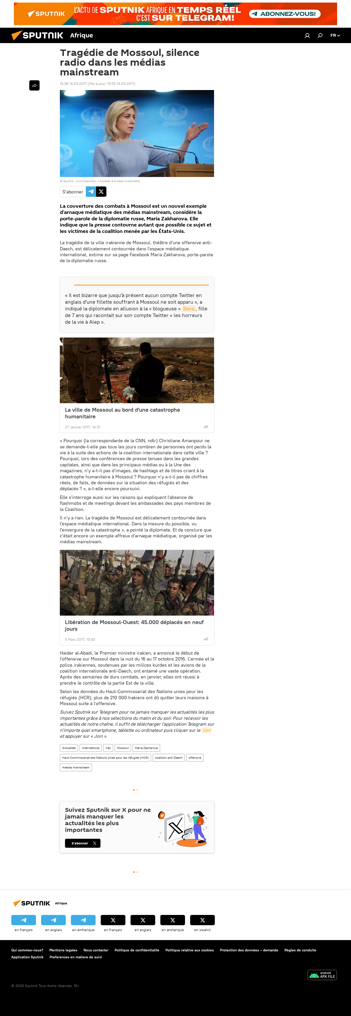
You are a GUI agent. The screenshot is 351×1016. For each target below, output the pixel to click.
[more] (206, 426)
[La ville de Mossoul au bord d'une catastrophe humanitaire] (137, 370)
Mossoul (123, 748)
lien (206, 730)
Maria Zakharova (146, 748)
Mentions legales (63, 950)
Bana (189, 308)
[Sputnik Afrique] (39, 42)
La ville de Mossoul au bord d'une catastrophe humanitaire (122, 413)
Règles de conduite (300, 950)
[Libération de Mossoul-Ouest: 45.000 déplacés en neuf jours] (137, 583)
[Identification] (307, 35)
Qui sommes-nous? (27, 950)
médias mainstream (76, 767)
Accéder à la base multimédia (119, 181)
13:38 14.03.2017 (73, 83)
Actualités (69, 748)
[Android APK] (322, 975)
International (90, 748)
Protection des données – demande (249, 950)
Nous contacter (96, 950)
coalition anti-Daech (168, 757)
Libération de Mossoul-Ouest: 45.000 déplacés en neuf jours (134, 625)
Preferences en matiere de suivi (76, 957)
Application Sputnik (27, 957)
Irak (108, 748)
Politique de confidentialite (137, 950)
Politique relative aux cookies (189, 950)
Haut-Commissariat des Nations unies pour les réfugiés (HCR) (105, 757)
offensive (195, 757)
